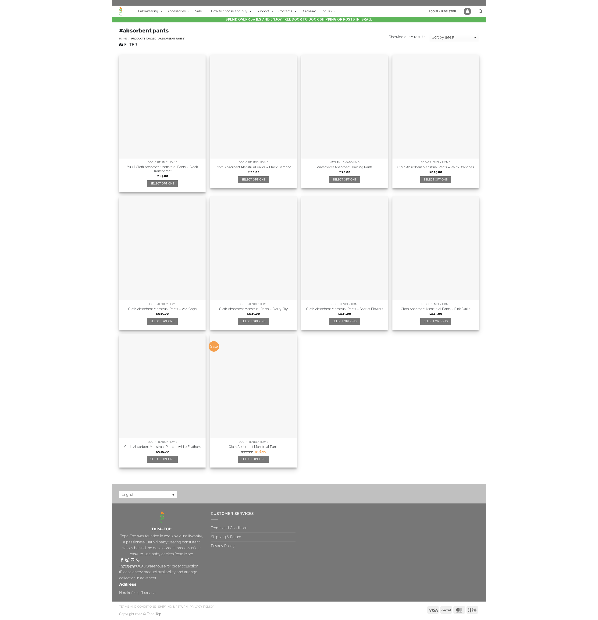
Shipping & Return (226, 537)
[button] (442, 11)
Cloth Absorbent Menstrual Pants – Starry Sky (253, 309)
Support (263, 11)
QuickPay (309, 11)
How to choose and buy (229, 11)
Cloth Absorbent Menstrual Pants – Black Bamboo (253, 167)
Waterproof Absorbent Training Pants (345, 167)
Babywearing (148, 11)
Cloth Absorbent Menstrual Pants (253, 447)
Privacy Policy (223, 546)
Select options (162, 183)
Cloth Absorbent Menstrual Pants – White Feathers (162, 447)
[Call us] (138, 560)
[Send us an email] (132, 560)
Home (123, 38)
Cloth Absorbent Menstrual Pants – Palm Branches (435, 167)
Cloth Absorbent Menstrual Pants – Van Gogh (162, 309)
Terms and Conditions (229, 528)
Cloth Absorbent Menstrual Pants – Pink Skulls (435, 309)
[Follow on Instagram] (127, 560)
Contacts (285, 11)
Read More (183, 554)
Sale (198, 11)
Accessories (176, 11)
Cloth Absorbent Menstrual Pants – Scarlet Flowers (344, 309)
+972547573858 (132, 566)
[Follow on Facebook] (122, 560)
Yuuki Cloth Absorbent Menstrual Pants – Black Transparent (162, 169)
